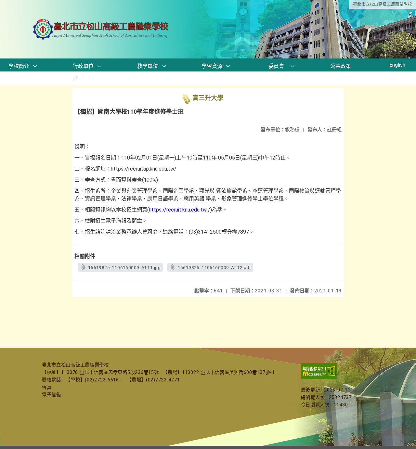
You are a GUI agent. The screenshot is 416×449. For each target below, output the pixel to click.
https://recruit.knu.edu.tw (178, 210)
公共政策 (340, 66)
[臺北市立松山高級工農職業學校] (101, 29)
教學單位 (147, 66)
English (397, 65)
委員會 (276, 66)
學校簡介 (18, 66)
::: (75, 78)
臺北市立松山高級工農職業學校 (382, 4)
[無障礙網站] (319, 377)
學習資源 (212, 66)
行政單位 (83, 66)
